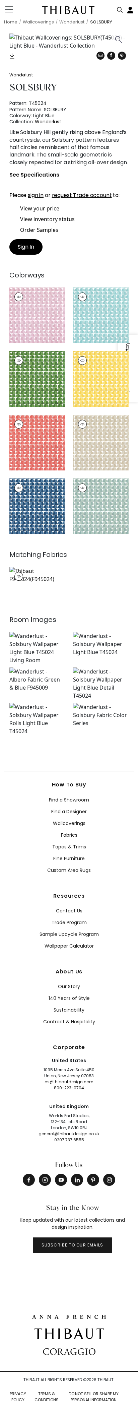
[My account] (130, 9)
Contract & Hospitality (69, 1021)
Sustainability (69, 1010)
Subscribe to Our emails (73, 1245)
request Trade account (82, 195)
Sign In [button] (26, 247)
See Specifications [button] (34, 175)
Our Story (69, 986)
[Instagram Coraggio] (109, 1180)
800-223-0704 (69, 1088)
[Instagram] (45, 1180)
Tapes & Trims (69, 846)
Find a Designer (69, 811)
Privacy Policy (18, 1397)
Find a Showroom (69, 799)
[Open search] (120, 8)
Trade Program (69, 922)
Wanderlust (21, 75)
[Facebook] (29, 1180)
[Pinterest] (122, 56)
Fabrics (69, 835)
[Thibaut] (69, 1333)
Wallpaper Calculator (69, 946)
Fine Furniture (69, 858)
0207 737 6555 (69, 1140)
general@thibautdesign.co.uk (69, 1134)
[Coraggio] (69, 1351)
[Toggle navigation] (13, 9)
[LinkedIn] (77, 1180)
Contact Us (69, 910)
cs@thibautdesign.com (69, 1082)
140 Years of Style (69, 998)
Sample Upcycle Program (69, 934)
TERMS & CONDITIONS (46, 1397)
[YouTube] (61, 1180)
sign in (36, 195)
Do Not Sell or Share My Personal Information (94, 1397)
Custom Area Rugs (69, 870)
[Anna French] (69, 1316)
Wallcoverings (69, 823)
